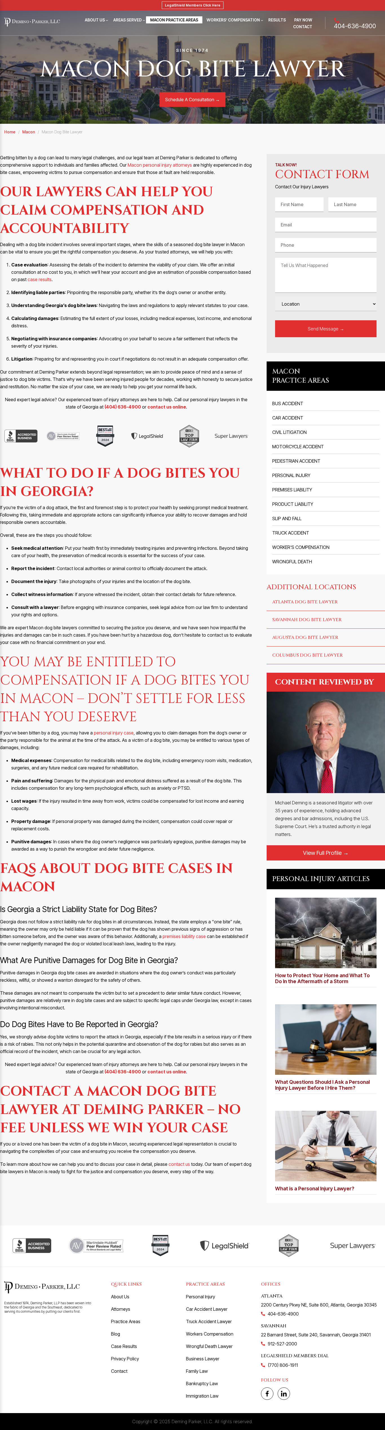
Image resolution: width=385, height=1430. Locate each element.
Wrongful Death (292, 561)
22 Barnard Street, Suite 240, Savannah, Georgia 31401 (316, 1335)
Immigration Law (202, 1396)
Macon (28, 131)
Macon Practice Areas (174, 19)
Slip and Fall (287, 518)
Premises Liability (292, 490)
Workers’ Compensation (233, 19)
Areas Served (127, 19)
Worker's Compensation (300, 547)
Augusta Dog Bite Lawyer (305, 637)
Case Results (124, 1346)
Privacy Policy (125, 1358)
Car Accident (287, 418)
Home (10, 131)
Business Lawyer (202, 1358)
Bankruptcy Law (202, 1383)
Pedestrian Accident (296, 461)
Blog (115, 1334)
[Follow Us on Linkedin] (284, 1393)
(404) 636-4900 (123, 407)
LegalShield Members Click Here (192, 5)
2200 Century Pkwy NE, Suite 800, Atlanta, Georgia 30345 (319, 1305)
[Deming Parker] (32, 22)
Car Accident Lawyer (206, 1309)
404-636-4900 (355, 25)
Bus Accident (287, 403)
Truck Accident (290, 533)
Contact (302, 26)
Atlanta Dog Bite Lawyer (305, 602)
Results (277, 19)
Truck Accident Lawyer (209, 1321)
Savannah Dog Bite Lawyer (307, 620)
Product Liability (292, 504)
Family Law (197, 1371)
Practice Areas (125, 1321)
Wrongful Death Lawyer (209, 1346)
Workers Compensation (209, 1334)
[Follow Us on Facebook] (267, 1393)
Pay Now (303, 19)
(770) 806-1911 (283, 1365)
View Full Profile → (326, 852)
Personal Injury (291, 475)
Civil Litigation (289, 432)
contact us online (166, 407)
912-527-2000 (282, 1344)
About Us (95, 19)
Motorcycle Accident (298, 446)
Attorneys (120, 1309)
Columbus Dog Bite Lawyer (307, 655)
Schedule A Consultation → (192, 99)
